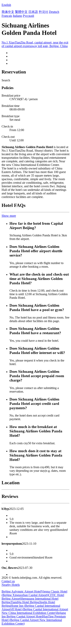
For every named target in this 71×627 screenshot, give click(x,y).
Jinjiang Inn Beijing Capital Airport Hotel (34, 614)
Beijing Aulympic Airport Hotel (21, 591)
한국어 (43, 11)
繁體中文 (21, 11)
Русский (28, 15)
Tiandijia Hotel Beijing (25, 602)
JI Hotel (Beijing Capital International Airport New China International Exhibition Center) (35, 611)
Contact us (8, 581)
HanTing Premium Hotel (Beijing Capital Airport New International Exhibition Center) (34, 620)
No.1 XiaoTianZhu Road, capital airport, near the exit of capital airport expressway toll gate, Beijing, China (35, 44)
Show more (9, 215)
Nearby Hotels (11, 584)
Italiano (17, 15)
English (6, 5)
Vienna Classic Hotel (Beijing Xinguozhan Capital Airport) (34, 593)
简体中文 (8, 11)
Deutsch (54, 11)
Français (7, 15)
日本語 (33, 11)
